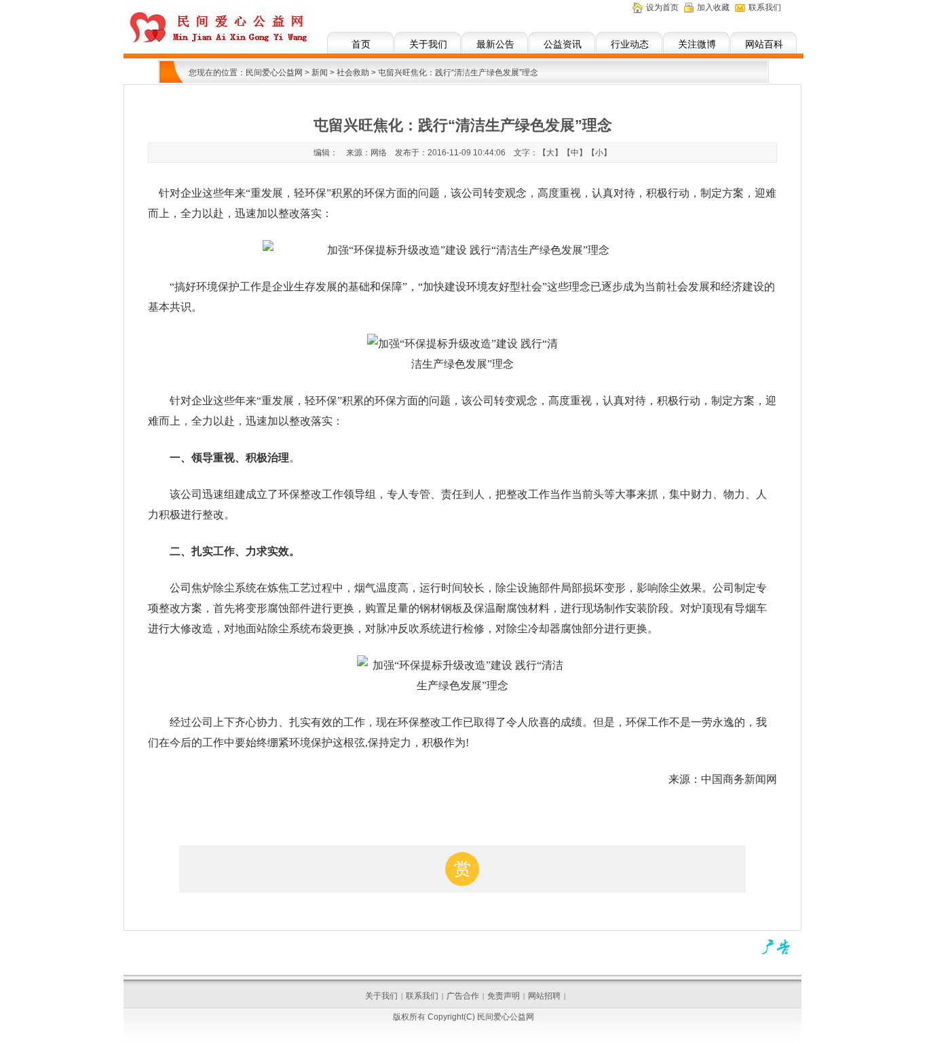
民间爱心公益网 (274, 72)
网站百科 (764, 44)
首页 (361, 44)
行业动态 (630, 44)
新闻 (319, 72)
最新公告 (495, 44)
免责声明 (503, 996)
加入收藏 (713, 7)
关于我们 (428, 44)
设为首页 (662, 7)
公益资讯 (563, 44)
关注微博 (697, 44)
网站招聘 (544, 996)
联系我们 (765, 7)
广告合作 (463, 996)
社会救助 (353, 72)
